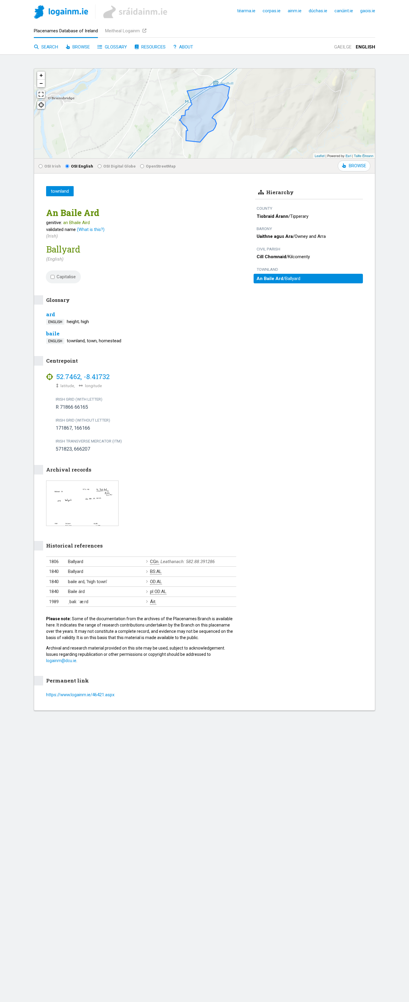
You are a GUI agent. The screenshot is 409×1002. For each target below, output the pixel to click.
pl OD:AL (158, 591)
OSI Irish (52, 166)
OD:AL (156, 581)
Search (49, 47)
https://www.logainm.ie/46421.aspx (80, 694)
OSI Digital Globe (119, 166)
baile (53, 333)
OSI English (82, 166)
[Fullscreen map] (41, 94)
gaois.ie (367, 10)
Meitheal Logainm (123, 31)
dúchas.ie (318, 10)
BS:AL (156, 571)
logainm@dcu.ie (61, 660)
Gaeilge (343, 47)
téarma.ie (246, 10)
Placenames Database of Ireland (66, 31)
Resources (153, 47)
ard (50, 314)
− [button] (41, 83)
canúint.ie (343, 10)
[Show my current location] (41, 105)
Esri (348, 155)
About (185, 47)
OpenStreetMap (161, 166)
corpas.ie (272, 10)
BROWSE (357, 165)
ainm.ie (295, 10)
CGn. (154, 561)
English (365, 47)
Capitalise (66, 276)
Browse (80, 47)
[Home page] (61, 13)
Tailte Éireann (363, 155)
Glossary (115, 47)
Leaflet (320, 155)
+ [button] (41, 75)
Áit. (153, 601)
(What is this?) (90, 229)
